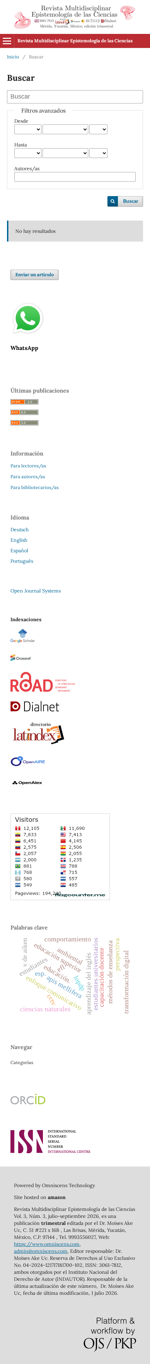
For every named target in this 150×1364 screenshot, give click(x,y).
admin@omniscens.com (40, 1251)
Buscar (130, 201)
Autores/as (26, 168)
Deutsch (19, 529)
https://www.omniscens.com (47, 1244)
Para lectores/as (28, 466)
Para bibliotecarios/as (34, 487)
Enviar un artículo (34, 275)
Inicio (13, 57)
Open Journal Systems (35, 591)
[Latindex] (38, 744)
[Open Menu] (7, 41)
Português (21, 561)
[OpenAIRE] (27, 766)
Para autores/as (27, 477)
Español (19, 550)
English (18, 540)
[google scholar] (22, 641)
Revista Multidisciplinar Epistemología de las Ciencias (75, 41)
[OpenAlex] (27, 788)
